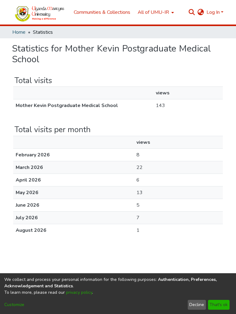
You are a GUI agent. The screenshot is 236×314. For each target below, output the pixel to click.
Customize (14, 305)
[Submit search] (192, 12)
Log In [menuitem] (213, 12)
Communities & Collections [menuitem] (102, 12)
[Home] (40, 12)
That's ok (219, 305)
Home (19, 32)
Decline (196, 305)
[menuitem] (155, 12)
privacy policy (79, 292)
